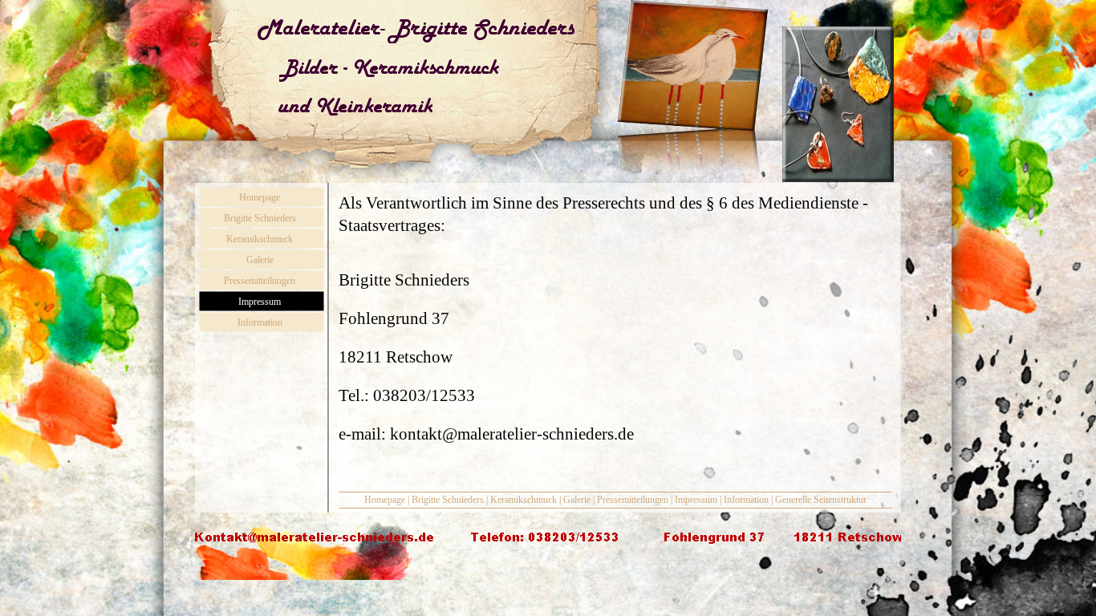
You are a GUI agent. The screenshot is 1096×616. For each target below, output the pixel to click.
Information (746, 499)
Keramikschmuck (523, 499)
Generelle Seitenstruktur (821, 499)
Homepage (384, 499)
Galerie (577, 499)
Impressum (696, 499)
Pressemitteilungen (632, 499)
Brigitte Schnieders (448, 499)
